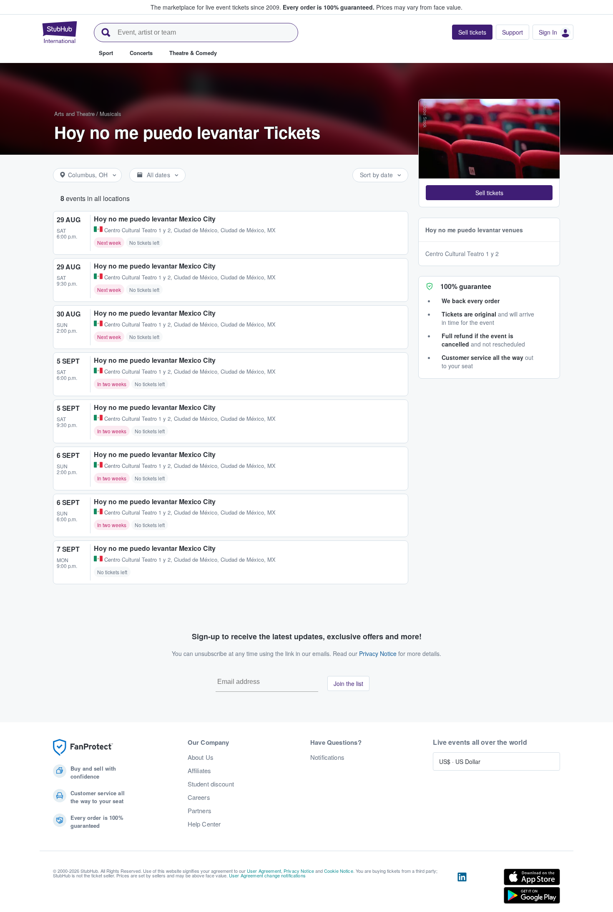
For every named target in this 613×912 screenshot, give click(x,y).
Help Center (204, 824)
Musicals (110, 114)
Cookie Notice (338, 870)
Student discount (211, 784)
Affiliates (199, 770)
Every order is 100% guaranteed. (328, 7)
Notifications (327, 757)
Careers (199, 797)
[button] (489, 192)
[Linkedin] (462, 888)
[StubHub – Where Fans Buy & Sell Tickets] (60, 32)
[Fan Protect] (83, 747)
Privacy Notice (378, 653)
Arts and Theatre (74, 114)
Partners (199, 810)
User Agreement (264, 870)
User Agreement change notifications (267, 875)
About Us (201, 757)
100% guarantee (465, 286)
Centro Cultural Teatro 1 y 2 (462, 253)
